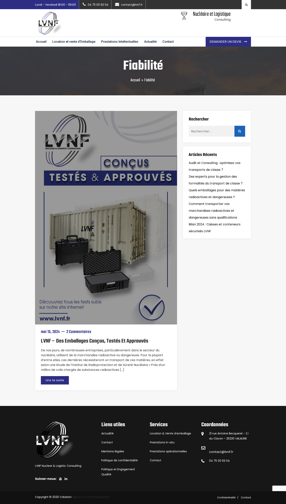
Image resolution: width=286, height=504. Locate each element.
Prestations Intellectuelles (119, 41)
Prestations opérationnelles (168, 451)
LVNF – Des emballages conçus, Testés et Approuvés (94, 341)
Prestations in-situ (162, 442)
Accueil (41, 41)
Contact (168, 41)
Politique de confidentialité (119, 460)
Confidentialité (226, 497)
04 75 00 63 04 (219, 461)
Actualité (150, 41)
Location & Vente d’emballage (170, 433)
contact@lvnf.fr (221, 452)
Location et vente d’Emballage (73, 41)
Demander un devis (226, 41)
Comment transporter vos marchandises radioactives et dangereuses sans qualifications (213, 211)
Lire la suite (55, 380)
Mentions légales (112, 451)
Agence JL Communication (91, 497)
